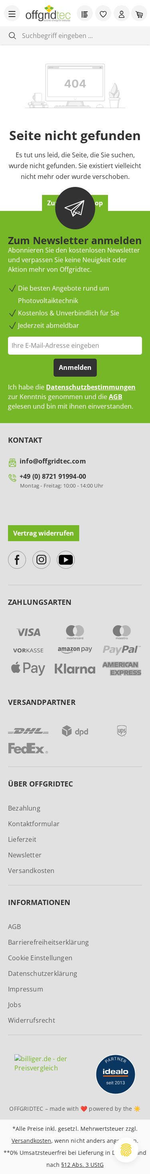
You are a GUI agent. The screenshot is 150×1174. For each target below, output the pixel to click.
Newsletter (25, 855)
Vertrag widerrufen (43, 533)
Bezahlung (24, 808)
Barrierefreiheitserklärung (48, 942)
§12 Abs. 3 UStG (82, 1164)
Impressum (25, 989)
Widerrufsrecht (31, 1020)
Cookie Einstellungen (40, 957)
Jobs (14, 1004)
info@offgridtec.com (53, 461)
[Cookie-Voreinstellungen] (126, 1150)
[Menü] (12, 13)
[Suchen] (12, 35)
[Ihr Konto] (122, 13)
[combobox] (81, 35)
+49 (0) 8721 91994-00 (53, 476)
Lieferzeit (22, 839)
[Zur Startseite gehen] (48, 13)
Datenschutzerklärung (42, 973)
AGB (115, 396)
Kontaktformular (34, 823)
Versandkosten (31, 870)
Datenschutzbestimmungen (91, 387)
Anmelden (75, 367)
